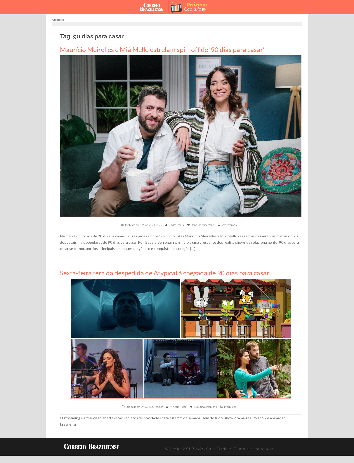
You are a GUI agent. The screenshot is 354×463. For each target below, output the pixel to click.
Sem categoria (229, 224)
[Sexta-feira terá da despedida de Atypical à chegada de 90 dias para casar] (180, 338)
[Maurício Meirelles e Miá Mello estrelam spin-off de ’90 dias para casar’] (180, 136)
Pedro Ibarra (177, 224)
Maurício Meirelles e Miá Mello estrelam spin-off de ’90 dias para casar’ (162, 49)
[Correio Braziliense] (154, 7)
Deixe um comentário (202, 224)
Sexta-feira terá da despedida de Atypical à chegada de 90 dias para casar (164, 273)
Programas (230, 406)
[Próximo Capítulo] (191, 7)
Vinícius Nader (178, 406)
